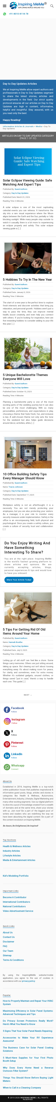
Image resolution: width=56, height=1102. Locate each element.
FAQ (5, 946)
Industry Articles (11, 851)
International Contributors (16, 902)
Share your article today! (19, 580)
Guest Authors (21, 189)
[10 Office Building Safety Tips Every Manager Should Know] (28, 452)
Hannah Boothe (15, 642)
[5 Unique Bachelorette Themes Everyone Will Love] (28, 353)
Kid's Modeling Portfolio (16, 875)
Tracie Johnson (16, 487)
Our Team (8, 951)
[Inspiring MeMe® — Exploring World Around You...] (28, 5)
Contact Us (9, 937)
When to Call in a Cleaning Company (22, 1087)
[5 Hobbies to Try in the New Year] (28, 258)
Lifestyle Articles (12, 855)
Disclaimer (8, 941)
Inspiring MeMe (28, 1098)
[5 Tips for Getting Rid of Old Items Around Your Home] (28, 608)
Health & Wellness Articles (17, 846)
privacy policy (28, 981)
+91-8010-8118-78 (18, 14)
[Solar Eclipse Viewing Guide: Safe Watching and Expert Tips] (28, 161)
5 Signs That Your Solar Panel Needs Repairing (27, 1031)
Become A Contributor (14, 897)
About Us (8, 932)
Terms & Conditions (13, 960)
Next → (28, 695)
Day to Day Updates (19, 193)
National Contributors (14, 906)
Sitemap (7, 955)
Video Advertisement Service (18, 911)
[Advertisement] (28, 49)
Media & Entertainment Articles (19, 860)
